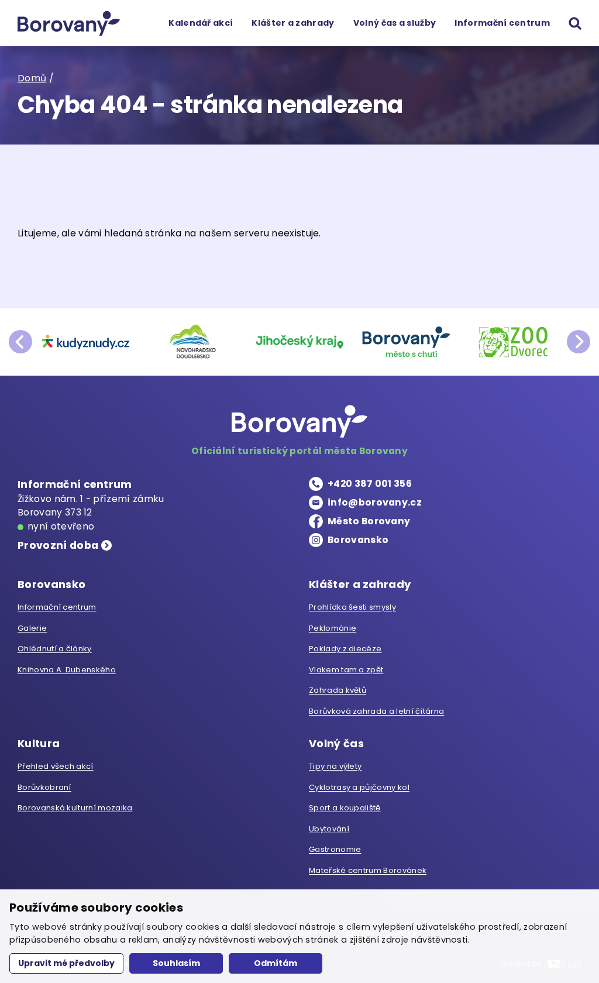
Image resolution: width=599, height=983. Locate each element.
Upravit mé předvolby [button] (66, 963)
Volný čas (336, 743)
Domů (32, 78)
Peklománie (332, 628)
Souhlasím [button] (176, 963)
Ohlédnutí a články (55, 648)
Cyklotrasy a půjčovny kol (359, 787)
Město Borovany (369, 521)
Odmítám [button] (275, 963)
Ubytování (329, 828)
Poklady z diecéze (345, 648)
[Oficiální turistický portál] (69, 23)
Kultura (39, 743)
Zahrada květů (337, 690)
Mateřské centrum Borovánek (367, 870)
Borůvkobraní (44, 787)
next (578, 341)
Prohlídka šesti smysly (352, 607)
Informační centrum (502, 23)
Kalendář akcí (200, 23)
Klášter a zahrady (293, 23)
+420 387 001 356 (370, 483)
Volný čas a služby (394, 23)
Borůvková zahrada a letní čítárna (376, 711)
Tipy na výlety (335, 766)
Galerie (32, 628)
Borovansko (358, 540)
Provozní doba (58, 545)
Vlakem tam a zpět (346, 669)
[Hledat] (575, 23)
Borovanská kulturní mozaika (75, 807)
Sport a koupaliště (345, 807)
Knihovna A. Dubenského (67, 669)
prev (20, 341)
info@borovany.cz (375, 502)
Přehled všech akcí (56, 766)
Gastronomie (335, 849)
